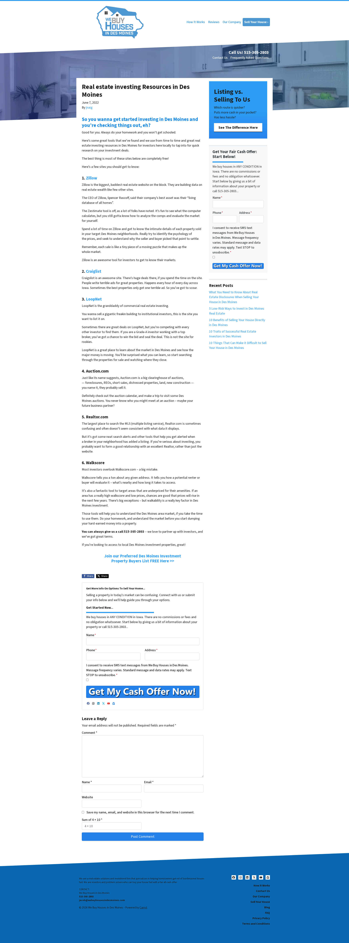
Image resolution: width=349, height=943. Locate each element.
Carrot (143, 908)
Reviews (213, 22)
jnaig (89, 107)
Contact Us (220, 57)
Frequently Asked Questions (249, 57)
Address (151, 650)
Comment (89, 732)
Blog (267, 907)
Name (91, 635)
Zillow (91, 178)
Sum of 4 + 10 (92, 820)
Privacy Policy (261, 918)
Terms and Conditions (256, 924)
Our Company (232, 22)
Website (87, 797)
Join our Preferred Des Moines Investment (142, 556)
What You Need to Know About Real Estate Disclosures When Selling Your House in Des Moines (234, 297)
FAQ (267, 913)
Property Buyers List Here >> (142, 561)
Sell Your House (260, 902)
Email (149, 782)
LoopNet (94, 299)
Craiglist (93, 271)
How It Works (195, 22)
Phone (91, 650)
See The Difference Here (238, 127)
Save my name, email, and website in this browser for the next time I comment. (140, 812)
